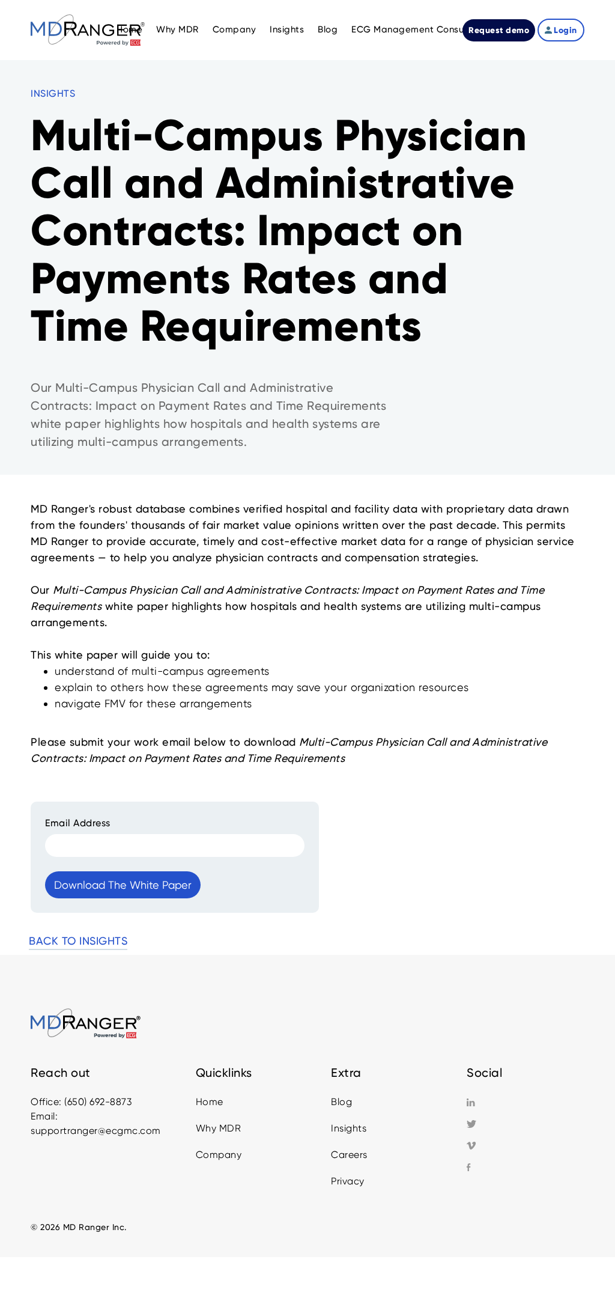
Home (209, 1101)
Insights (348, 1128)
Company (219, 1154)
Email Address (78, 823)
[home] (88, 29)
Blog (341, 1101)
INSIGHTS (53, 93)
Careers (349, 1154)
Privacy (348, 1181)
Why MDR (218, 1128)
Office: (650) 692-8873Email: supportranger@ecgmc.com (96, 1116)
